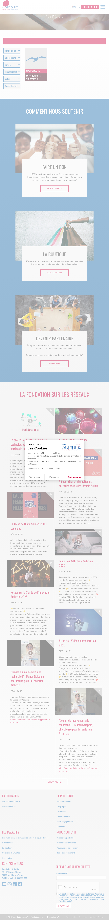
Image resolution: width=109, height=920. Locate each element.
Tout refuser (34, 477)
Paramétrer (54, 477)
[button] (6, 459)
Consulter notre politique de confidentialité (44, 468)
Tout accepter (74, 477)
